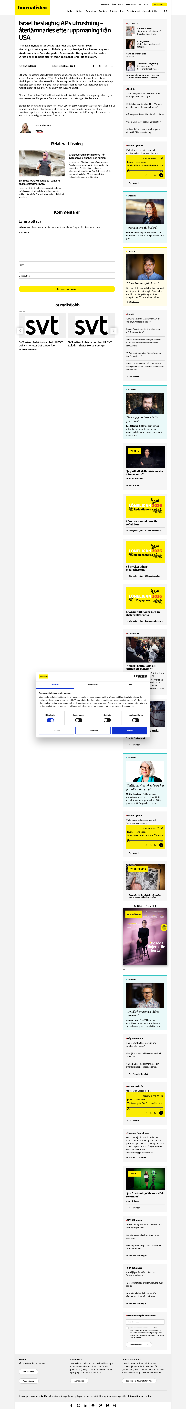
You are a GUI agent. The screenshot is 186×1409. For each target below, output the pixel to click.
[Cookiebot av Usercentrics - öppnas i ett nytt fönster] (136, 676)
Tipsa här (130, 1149)
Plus (122, 11)
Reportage (91, 11)
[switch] (78, 720)
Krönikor (113, 11)
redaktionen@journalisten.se (139, 1152)
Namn (21, 265)
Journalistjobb (149, 11)
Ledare (70, 11)
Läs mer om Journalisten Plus (139, 1380)
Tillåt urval (93, 731)
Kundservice (131, 4)
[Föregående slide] (20, 331)
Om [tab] (130, 685)
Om (139, 4)
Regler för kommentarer (87, 227)
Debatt (80, 11)
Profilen (103, 11)
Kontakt (121, 4)
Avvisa (57, 731)
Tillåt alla (129, 731)
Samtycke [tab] (55, 685)
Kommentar (24, 232)
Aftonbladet (61, 78)
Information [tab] (93, 685)
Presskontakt (133, 11)
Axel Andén (41, 1396)
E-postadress (24, 276)
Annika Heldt (29, 65)
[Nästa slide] (113, 331)
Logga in (146, 4)
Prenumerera (159, 4)
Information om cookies (140, 1396)
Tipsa (113, 4)
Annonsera (105, 4)
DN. (74, 78)
